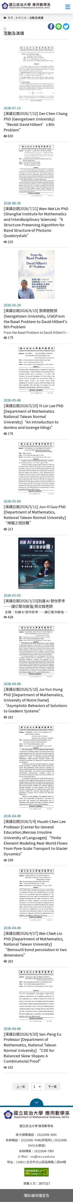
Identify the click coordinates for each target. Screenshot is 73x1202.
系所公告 (21, 17)
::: (5, 28)
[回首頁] (26, 5)
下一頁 (52, 1086)
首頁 (10, 17)
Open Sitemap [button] (36, 1102)
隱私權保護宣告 (36, 1195)
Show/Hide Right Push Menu (67, 7)
